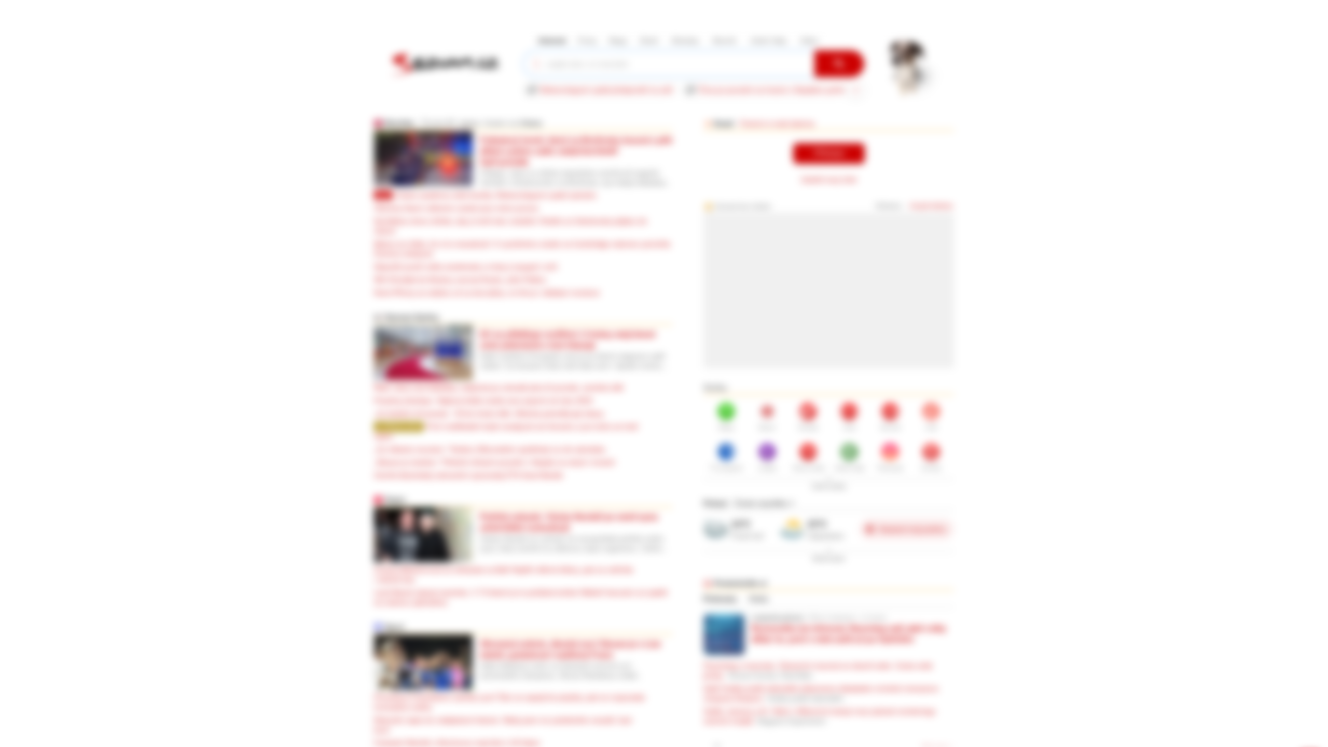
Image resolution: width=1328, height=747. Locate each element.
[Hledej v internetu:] (668, 63)
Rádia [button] (758, 598)
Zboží (649, 40)
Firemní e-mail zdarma (777, 123)
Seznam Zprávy (412, 317)
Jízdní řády (768, 40)
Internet (552, 40)
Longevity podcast (777, 617)
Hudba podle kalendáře (805, 698)
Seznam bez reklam (743, 206)
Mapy (618, 40)
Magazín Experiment (791, 721)
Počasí (715, 503)
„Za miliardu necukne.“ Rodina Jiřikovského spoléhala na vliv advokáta (489, 449)
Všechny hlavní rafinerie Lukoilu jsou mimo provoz (456, 208)
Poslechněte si (740, 583)
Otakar (531, 123)
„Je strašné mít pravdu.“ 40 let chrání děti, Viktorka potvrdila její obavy (489, 413)
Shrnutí (545, 163)
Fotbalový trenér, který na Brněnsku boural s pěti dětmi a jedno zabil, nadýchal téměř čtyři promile (576, 151)
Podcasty (720, 598)
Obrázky (685, 40)
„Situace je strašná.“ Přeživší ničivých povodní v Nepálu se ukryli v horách (494, 462)
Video (809, 40)
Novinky (399, 123)
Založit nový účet (828, 179)
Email (724, 123)
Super (395, 499)
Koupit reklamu (931, 206)
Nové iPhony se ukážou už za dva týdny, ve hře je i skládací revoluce (487, 292)
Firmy (587, 40)
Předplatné (401, 427)
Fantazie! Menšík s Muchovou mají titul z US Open (457, 743)
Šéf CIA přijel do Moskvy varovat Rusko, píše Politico (460, 279)
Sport (394, 627)
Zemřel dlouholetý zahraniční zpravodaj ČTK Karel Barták (468, 475)
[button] (720, 598)
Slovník (724, 40)
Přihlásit (829, 153)
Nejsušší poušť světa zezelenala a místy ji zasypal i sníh (466, 266)
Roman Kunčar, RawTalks (770, 675)
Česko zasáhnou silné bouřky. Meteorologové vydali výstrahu (496, 195)
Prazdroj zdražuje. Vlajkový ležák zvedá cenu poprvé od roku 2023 (483, 400)
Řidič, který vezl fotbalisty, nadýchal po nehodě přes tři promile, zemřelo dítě (499, 387)
